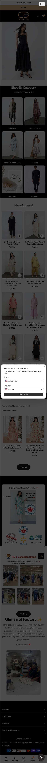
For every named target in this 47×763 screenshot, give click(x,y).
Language (7, 386)
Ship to (6, 377)
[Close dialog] (44, 366)
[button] (42, 4)
